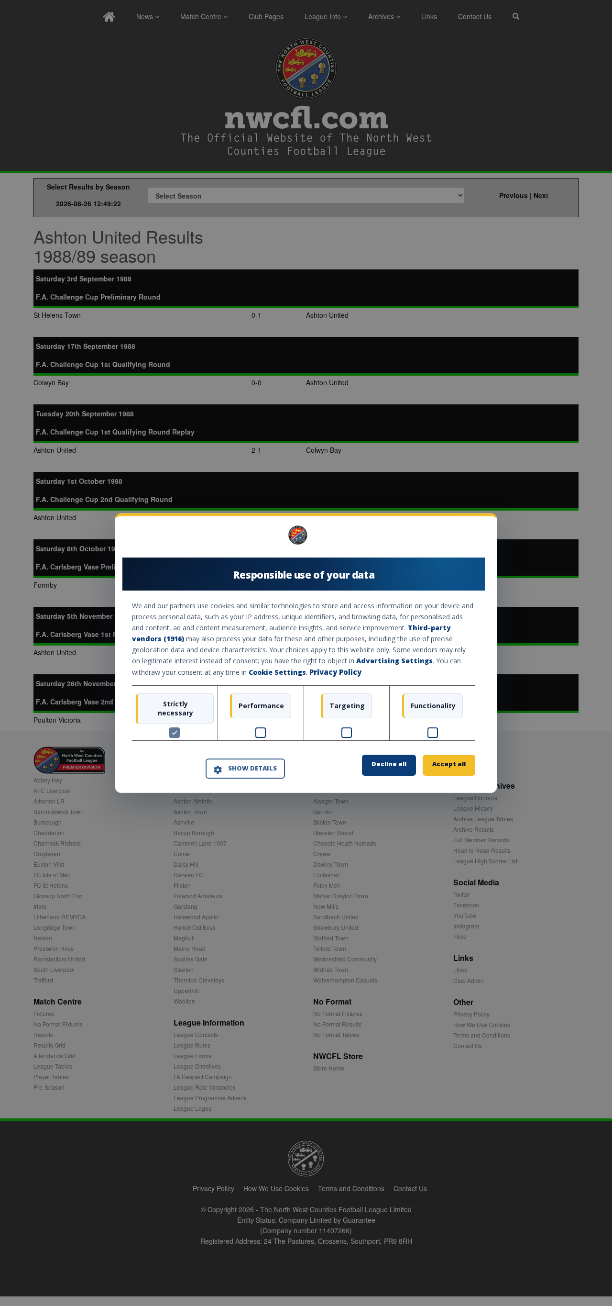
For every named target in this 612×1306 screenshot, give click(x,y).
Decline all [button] (389, 763)
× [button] (471, 538)
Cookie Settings (277, 672)
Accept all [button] (449, 763)
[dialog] (306, 653)
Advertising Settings (394, 661)
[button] (245, 769)
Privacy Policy (335, 672)
